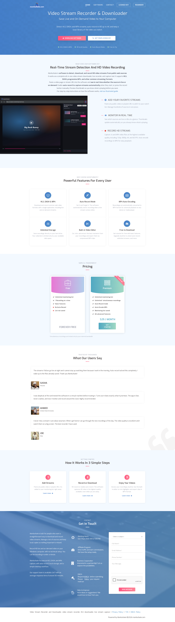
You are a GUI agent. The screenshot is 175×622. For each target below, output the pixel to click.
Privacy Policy (117, 612)
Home (87, 5)
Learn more (47, 493)
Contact (110, 5)
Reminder (139, 5)
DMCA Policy (87, 578)
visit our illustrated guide (109, 91)
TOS (126, 612)
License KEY (124, 5)
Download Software (73, 38)
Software (98, 5)
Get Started (107, 326)
